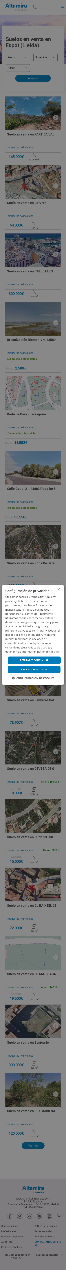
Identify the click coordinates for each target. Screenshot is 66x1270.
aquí (57, 651)
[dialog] (33, 635)
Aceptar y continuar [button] (34, 660)
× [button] (58, 589)
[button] (33, 678)
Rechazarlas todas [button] (34, 669)
